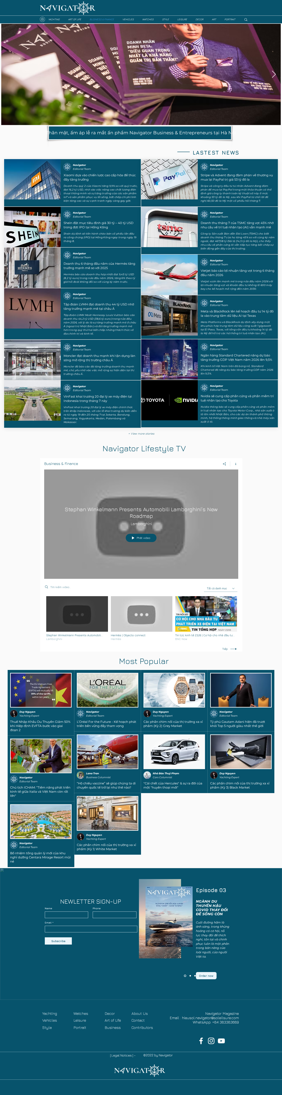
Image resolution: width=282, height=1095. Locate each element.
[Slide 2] (190, 976)
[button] (98, 165)
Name (48, 908)
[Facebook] (201, 1041)
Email (48, 922)
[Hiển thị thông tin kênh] (234, 463)
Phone (97, 908)
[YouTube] (221, 1041)
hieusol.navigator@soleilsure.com (210, 1018)
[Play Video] (77, 619)
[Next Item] (273, 74)
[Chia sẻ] (224, 463)
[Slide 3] (184, 976)
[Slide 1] (195, 976)
